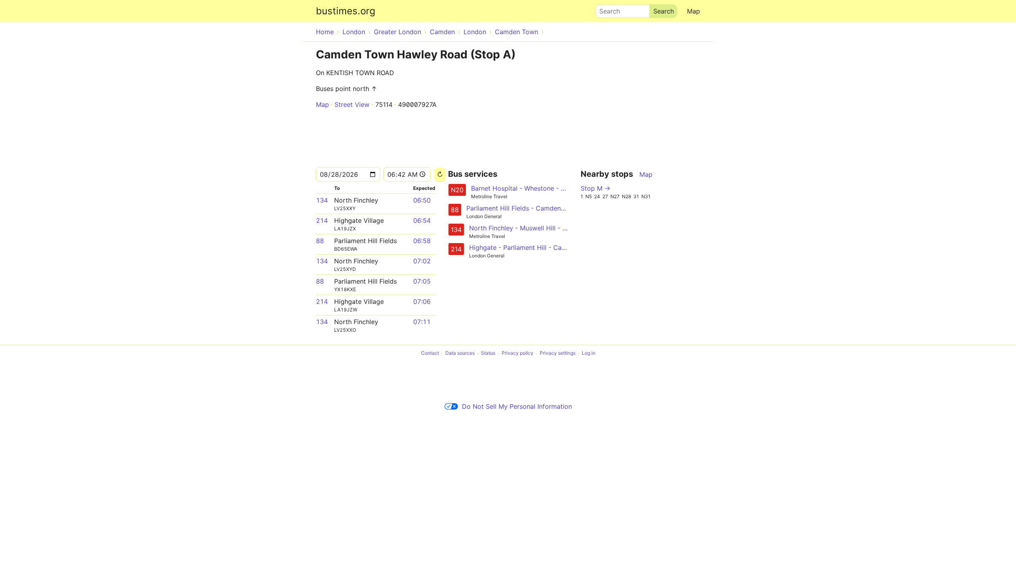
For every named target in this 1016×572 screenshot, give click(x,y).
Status (488, 353)
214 (322, 220)
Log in (588, 353)
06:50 (422, 200)
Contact (430, 353)
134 (322, 200)
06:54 (422, 220)
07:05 (422, 281)
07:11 (422, 322)
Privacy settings (557, 353)
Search (606, 9)
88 (320, 241)
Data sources (460, 353)
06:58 (422, 241)
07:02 (422, 261)
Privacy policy (517, 353)
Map (693, 11)
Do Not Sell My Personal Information (517, 406)
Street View (352, 104)
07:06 (422, 301)
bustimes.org (345, 11)
